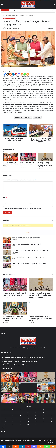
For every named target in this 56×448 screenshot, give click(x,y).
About (44, 440)
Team (48, 440)
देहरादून (10, 18)
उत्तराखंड (9, 15)
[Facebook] (5, 74)
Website (31, 203)
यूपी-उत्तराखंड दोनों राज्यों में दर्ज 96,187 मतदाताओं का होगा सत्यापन (28, 257)
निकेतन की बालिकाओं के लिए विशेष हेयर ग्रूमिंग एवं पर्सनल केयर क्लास (29, 263)
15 (20, 418)
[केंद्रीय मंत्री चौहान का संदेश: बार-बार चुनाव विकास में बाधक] (10, 157)
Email (5, 203)
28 (12, 424)
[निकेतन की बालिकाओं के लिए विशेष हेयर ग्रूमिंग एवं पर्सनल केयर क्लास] (7, 265)
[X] (7, 74)
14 (12, 418)
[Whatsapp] (24, 74)
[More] (27, 74)
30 (28, 424)
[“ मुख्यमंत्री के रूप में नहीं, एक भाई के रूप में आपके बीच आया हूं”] (27, 157)
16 (28, 418)
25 (43, 421)
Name (5, 197)
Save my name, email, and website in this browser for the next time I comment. (23, 208)
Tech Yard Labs (30, 440)
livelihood (37, 117)
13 (4, 418)
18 (43, 418)
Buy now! (52, 440)
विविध (14, 18)
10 (35, 415)
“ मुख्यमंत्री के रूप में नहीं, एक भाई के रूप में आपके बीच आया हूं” (27, 164)
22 (20, 421)
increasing (28, 117)
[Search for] (54, 5)
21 (12, 421)
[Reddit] (10, 74)
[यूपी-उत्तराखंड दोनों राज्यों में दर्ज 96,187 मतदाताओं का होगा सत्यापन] (7, 259)
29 (20, 424)
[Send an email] (10, 28)
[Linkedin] (13, 74)
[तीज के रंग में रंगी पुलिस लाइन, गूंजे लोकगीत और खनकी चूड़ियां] (28, 398)
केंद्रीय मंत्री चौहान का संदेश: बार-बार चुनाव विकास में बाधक (10, 163)
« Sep (2, 428)
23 (28, 421)
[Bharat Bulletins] (28, 4)
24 (35, 421)
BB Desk (8, 28)
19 (51, 418)
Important (19, 117)
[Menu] (2, 5)
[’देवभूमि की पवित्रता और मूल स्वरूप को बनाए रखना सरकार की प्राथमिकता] (10, 398)
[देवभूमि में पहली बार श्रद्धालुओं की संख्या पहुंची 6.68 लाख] (46, 387)
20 (5, 421)
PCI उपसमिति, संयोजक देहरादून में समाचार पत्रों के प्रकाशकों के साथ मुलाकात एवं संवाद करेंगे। (26, 10)
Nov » (6, 428)
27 (4, 424)
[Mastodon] (19, 74)
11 (43, 415)
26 (51, 421)
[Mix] (22, 74)
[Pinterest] (16, 74)
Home (5, 15)
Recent (28, 232)
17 (35, 418)
